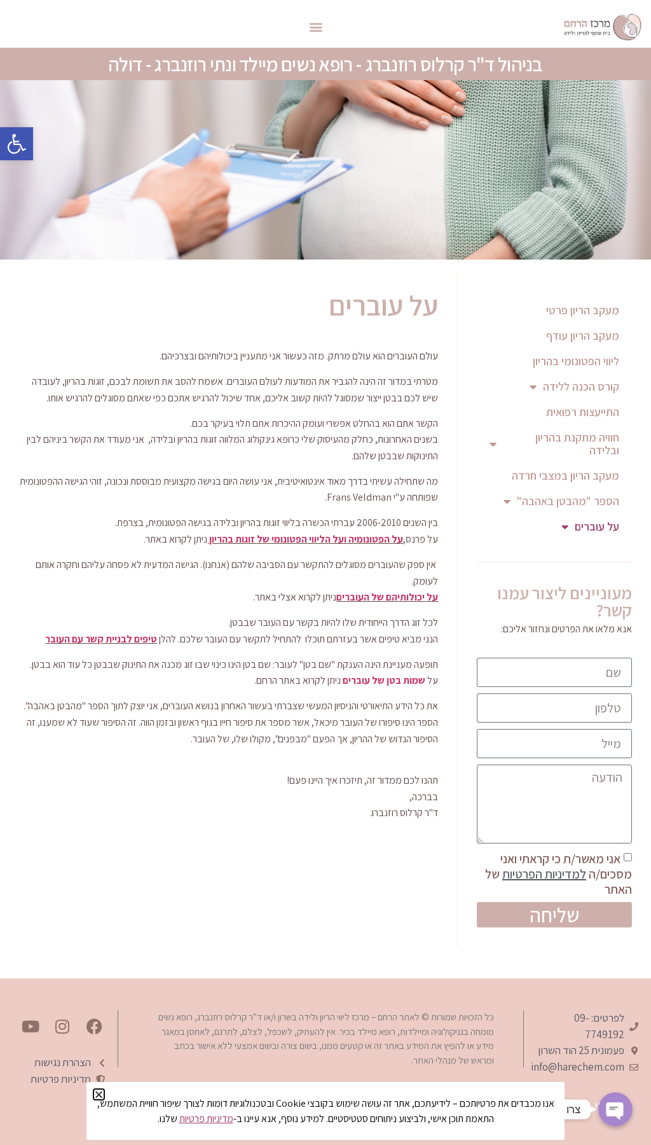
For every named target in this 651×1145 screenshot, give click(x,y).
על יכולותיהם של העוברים (387, 597)
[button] (16, 143)
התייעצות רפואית (582, 412)
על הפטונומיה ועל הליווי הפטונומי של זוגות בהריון (305, 539)
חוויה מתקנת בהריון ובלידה (577, 443)
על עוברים (597, 526)
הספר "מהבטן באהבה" (568, 501)
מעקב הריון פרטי (582, 310)
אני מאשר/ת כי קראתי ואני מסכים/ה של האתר (558, 874)
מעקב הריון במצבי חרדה (565, 475)
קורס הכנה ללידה (581, 386)
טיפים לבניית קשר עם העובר (101, 639)
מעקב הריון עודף (582, 335)
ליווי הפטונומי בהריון (576, 361)
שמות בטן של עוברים (384, 680)
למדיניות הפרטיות (544, 874)
